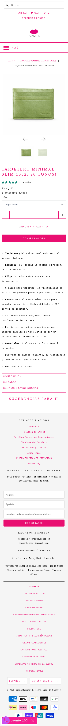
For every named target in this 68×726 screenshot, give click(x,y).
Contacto (34, 426)
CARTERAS (34, 586)
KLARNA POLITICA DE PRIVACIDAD (34, 458)
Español (15, 681)
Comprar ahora (34, 238)
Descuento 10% (17, 720)
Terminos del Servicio (34, 442)
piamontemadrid (24, 690)
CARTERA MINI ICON (34, 593)
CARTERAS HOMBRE (34, 600)
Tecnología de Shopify (48, 690)
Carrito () (42, 13)
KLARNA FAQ (34, 463)
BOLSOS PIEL (34, 628)
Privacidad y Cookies (34, 447)
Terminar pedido (34, 18)
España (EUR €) (43, 681)
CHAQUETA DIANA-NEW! (34, 656)
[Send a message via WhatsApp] (6, 720)
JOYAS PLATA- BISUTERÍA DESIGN (34, 635)
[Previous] (25, 139)
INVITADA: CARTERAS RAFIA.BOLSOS (34, 663)
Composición (12, 376)
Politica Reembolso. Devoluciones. (34, 437)
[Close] (33, 720)
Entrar (22, 13)
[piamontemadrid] (34, 33)
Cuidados (9, 382)
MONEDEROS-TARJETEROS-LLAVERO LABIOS (34, 614)
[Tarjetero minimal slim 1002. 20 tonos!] (34, 103)
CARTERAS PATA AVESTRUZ (34, 649)
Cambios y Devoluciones (20, 388)
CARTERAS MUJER (34, 607)
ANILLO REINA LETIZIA (34, 621)
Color (5, 197)
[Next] (43, 139)
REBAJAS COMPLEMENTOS (34, 642)
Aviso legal (34, 453)
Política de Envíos (34, 432)
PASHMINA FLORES (34, 670)
